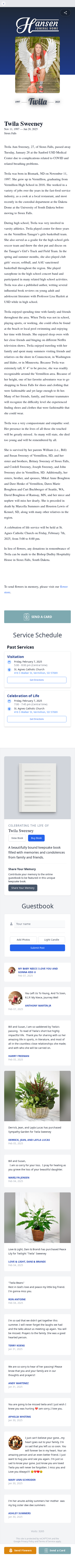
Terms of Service (47, 1541)
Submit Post (37, 947)
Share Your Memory (22, 888)
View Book (17, 838)
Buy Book (36, 838)
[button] (37, 1096)
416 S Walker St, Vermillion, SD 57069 (36, 673)
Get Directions (37, 679)
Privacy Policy (27, 1541)
